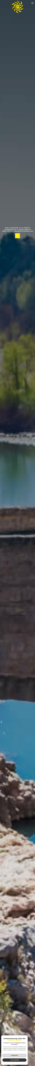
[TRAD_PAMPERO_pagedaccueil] (17, 13)
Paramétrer (14, 1055)
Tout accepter (14, 1060)
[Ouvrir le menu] (33, 3)
